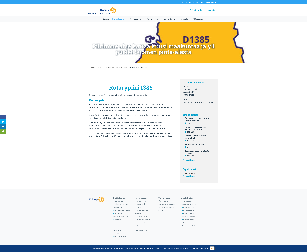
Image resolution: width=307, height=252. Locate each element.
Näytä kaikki (190, 160)
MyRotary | (201, 2)
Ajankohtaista (169, 19)
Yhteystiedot (198, 19)
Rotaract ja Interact (143, 220)
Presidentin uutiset (188, 226)
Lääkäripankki (141, 223)
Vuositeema (118, 207)
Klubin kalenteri (188, 207)
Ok (212, 248)
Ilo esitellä (117, 220)
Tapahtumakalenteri (189, 204)
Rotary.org (191, 2)
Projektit (139, 207)
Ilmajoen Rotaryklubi (106, 67)
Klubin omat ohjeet (120, 236)
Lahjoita (211, 10)
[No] (304, 248)
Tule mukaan (152, 19)
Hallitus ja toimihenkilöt (122, 204)
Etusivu (106, 19)
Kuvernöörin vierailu (195, 144)
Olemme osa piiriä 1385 (122, 210)
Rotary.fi (183, 2)
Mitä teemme (135, 19)
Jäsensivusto (118, 233)
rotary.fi (93, 67)
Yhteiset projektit (142, 217)
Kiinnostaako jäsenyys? (167, 204)
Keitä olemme (118, 19)
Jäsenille (184, 19)
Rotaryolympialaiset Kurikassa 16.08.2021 (195, 128)
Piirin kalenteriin (188, 210)
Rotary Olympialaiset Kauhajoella (195, 136)
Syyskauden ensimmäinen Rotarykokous (198, 119)
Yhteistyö (140, 226)
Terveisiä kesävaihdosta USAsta (197, 152)
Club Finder (197, 10)
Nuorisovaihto (211, 2)
